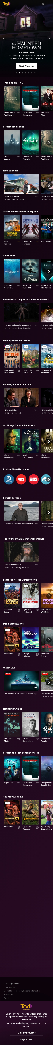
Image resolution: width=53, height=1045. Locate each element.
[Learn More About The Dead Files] (38, 415)
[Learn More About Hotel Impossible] (38, 201)
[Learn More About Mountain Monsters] (38, 570)
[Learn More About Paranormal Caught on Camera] (38, 330)
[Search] (42, 4)
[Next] (49, 38)
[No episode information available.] (38, 699)
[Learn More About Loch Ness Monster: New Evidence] (38, 529)
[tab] (16, 72)
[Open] (48, 4)
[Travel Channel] (6, 4)
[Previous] (4, 38)
